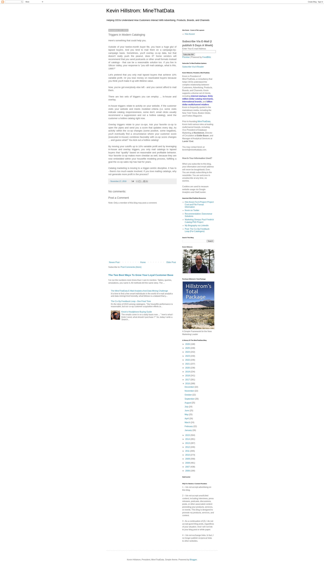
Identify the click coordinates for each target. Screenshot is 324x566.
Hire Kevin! (190, 34)
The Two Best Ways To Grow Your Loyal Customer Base (140, 275)
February (189, 426)
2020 (187, 368)
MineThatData (204, 121)
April (187, 418)
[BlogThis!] (139, 181)
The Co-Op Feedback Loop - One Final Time (131, 301)
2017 (187, 380)
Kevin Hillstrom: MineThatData (140, 10)
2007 (187, 467)
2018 (187, 376)
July (187, 407)
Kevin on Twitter (192, 210)
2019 (187, 372)
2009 (187, 459)
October (188, 395)
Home (143, 262)
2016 (187, 383)
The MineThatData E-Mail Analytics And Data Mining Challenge (139, 291)
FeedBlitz (206, 57)
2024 (187, 352)
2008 (187, 463)
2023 (187, 356)
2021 (187, 364)
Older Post (171, 262)
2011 (187, 451)
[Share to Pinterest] (147, 181)
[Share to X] (142, 181)
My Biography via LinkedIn (197, 225)
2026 (187, 344)
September (190, 399)
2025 (187, 348)
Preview (186, 57)
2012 (187, 447)
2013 (187, 443)
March (188, 422)
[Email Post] (132, 181)
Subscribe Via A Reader (193, 67)
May (187, 414)
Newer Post (114, 262)
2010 (187, 455)
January (188, 430)
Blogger (193, 560)
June (187, 411)
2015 (187, 435)
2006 (187, 471)
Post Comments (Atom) (131, 267)
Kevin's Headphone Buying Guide (136, 312)
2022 (187, 360)
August (188, 403)
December (190, 387)
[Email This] (137, 181)
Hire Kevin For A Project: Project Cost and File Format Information (199, 204)
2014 (187, 439)
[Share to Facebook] (144, 181)
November (190, 391)
